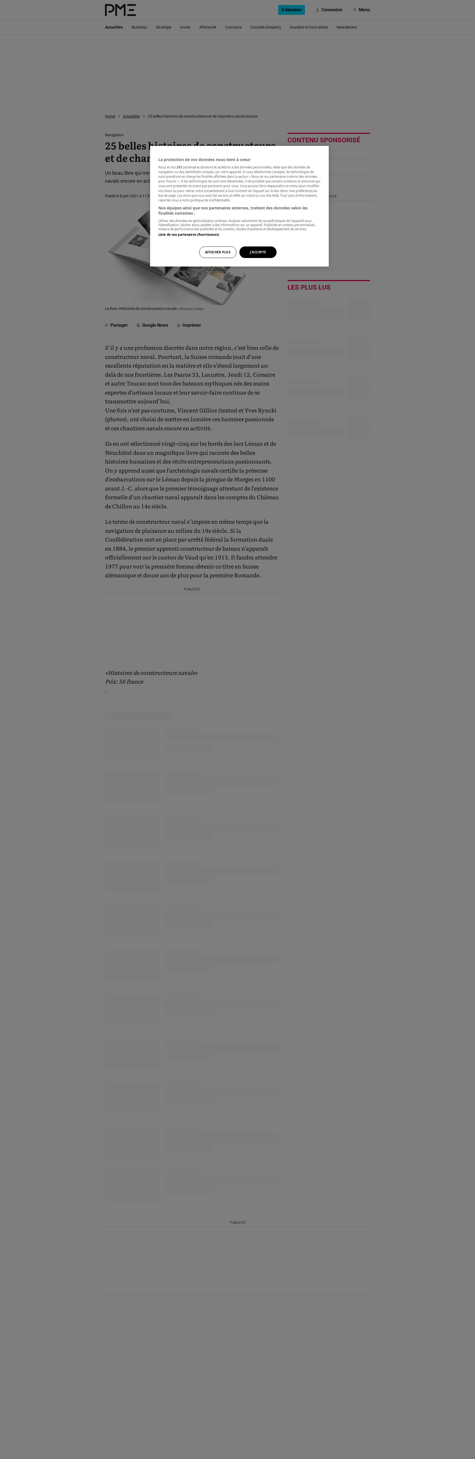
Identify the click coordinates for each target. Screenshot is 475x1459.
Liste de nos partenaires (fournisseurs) (188, 234)
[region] (239, 206)
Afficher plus (217, 252)
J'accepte (258, 252)
